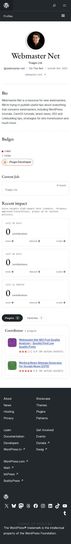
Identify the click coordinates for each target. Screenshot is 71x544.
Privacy (9, 418)
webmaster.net (34, 75)
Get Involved (45, 430)
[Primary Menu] (63, 16)
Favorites (34, 318)
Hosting (9, 411)
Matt (9, 468)
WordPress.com (16, 461)
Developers (11, 443)
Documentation (14, 436)
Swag (41, 449)
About (8, 398)
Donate (43, 443)
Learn (7, 430)
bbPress (11, 474)
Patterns (42, 418)
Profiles (8, 16)
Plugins (11, 318)
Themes (41, 405)
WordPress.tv (14, 449)
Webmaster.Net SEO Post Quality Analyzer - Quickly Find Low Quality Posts (39, 343)
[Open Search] (54, 5)
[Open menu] (65, 5)
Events (41, 436)
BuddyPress (13, 481)
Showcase (43, 398)
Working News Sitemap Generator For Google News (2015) (40, 364)
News (7, 405)
